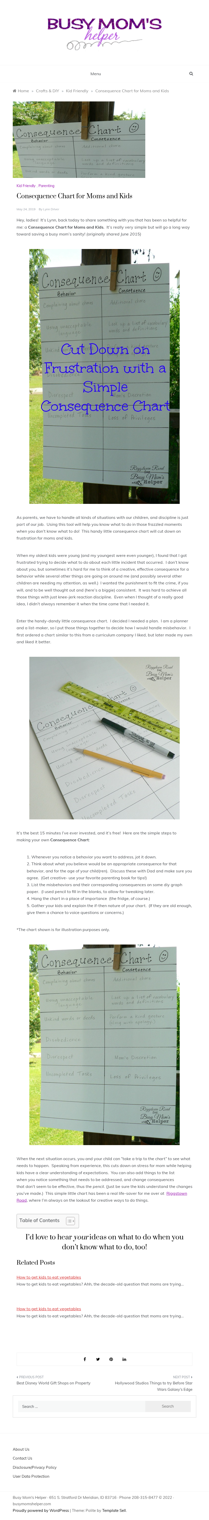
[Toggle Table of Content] (68, 1221)
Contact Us (22, 1458)
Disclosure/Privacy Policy (35, 1467)
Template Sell (114, 1510)
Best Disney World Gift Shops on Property (53, 1383)
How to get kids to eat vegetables (49, 1277)
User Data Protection (31, 1476)
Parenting (46, 186)
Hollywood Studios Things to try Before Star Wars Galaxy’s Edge (153, 1386)
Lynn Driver (51, 209)
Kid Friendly (26, 186)
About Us (21, 1449)
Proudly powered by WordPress (41, 1510)
